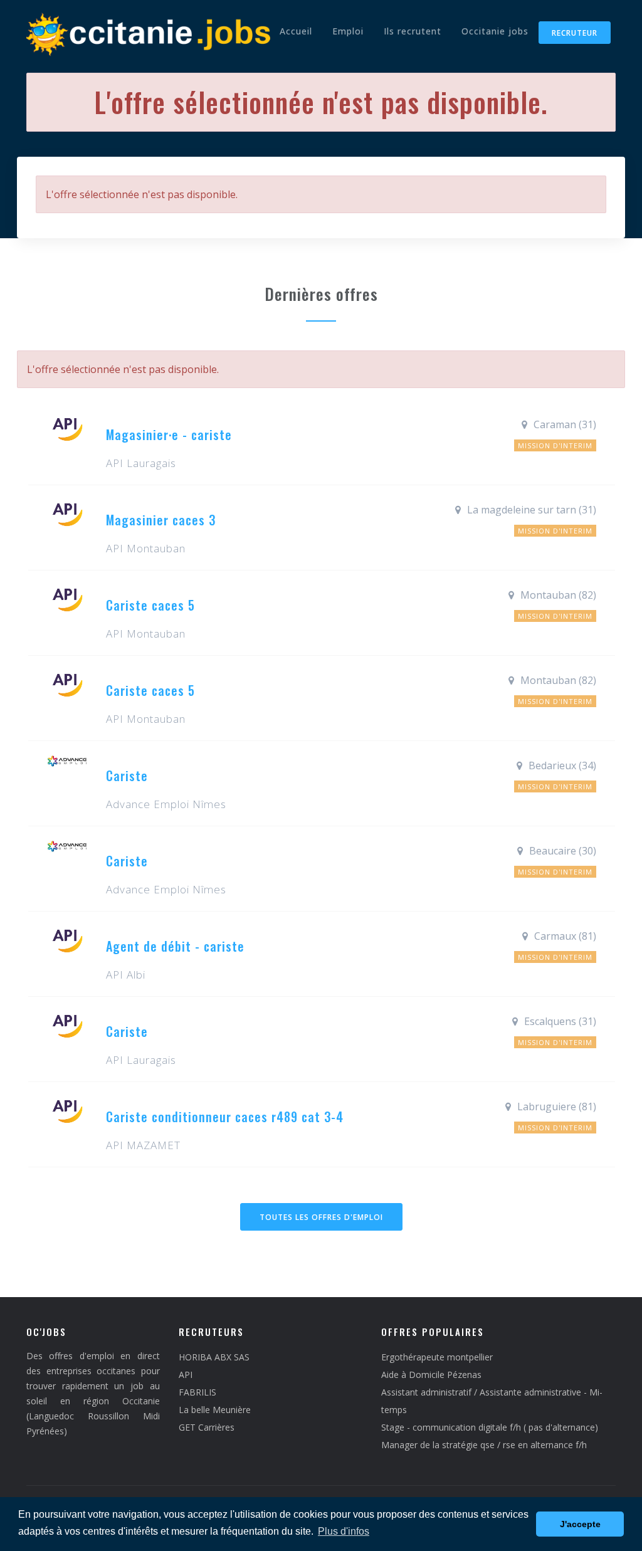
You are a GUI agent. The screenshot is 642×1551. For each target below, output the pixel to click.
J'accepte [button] (580, 1524)
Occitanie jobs (495, 31)
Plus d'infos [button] (343, 1531)
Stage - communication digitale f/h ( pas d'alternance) (489, 1427)
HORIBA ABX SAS (214, 1357)
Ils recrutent (412, 31)
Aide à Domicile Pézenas (431, 1374)
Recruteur (574, 33)
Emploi (348, 31)
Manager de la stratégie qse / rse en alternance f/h (484, 1445)
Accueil (296, 31)
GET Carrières (206, 1427)
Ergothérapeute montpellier (437, 1357)
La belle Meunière (215, 1410)
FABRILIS (197, 1392)
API (185, 1374)
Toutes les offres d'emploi (321, 1217)
